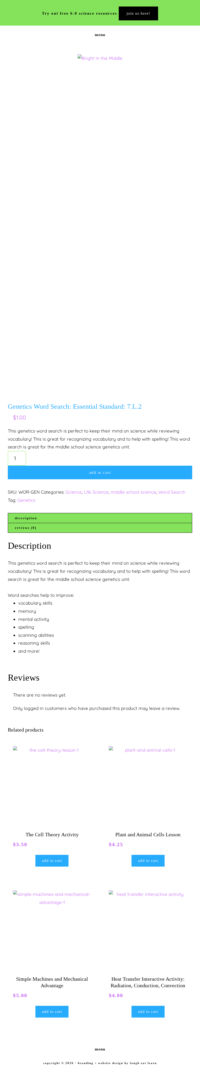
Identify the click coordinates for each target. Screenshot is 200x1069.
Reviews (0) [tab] (25, 528)
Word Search (171, 492)
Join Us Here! (138, 13)
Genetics (26, 500)
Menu (100, 35)
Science (74, 492)
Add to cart (100, 472)
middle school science (133, 492)
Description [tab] (26, 518)
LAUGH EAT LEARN (143, 1063)
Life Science (96, 492)
